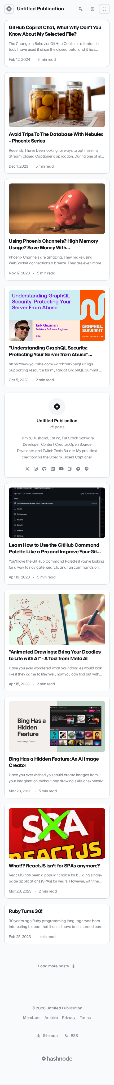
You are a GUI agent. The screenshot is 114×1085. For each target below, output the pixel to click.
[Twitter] (27, 469)
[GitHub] (44, 469)
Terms (85, 1018)
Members (31, 1018)
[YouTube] (61, 469)
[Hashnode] (78, 469)
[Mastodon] (86, 469)
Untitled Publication (40, 9)
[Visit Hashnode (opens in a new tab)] (57, 1058)
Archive (51, 1018)
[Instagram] (35, 469)
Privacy (68, 1018)
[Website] (69, 469)
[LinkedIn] (52, 469)
